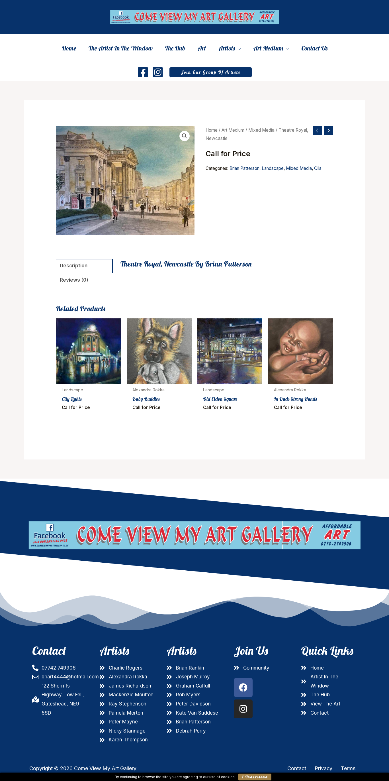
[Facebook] (143, 72)
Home (69, 48)
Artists (226, 49)
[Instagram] (157, 72)
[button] (210, 72)
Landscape (273, 168)
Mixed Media (261, 130)
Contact (296, 768)
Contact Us (314, 48)
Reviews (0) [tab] (74, 280)
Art (202, 48)
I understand (255, 777)
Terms (348, 768)
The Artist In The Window (121, 48)
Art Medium (268, 49)
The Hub (175, 48)
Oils (318, 168)
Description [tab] (73, 266)
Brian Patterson (244, 168)
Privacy (323, 768)
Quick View (88, 378)
